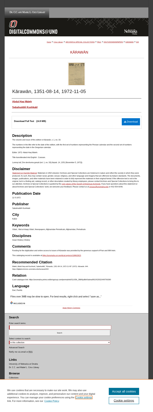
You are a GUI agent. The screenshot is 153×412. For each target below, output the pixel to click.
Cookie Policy (51, 401)
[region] (76, 395)
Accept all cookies (124, 391)
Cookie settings (84, 397)
